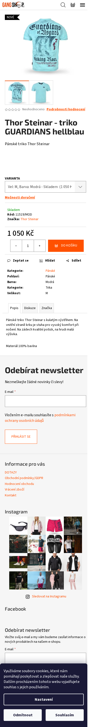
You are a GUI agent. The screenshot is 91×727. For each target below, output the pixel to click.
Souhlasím (64, 715)
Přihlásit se (21, 436)
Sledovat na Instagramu (49, 596)
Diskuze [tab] (30, 308)
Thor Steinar (29, 219)
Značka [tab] (46, 308)
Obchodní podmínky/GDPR (24, 478)
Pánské (50, 271)
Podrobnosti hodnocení (66, 109)
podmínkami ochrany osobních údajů (40, 417)
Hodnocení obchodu (19, 484)
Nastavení (44, 699)
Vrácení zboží (14, 489)
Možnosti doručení (20, 197)
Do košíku (69, 245)
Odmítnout (23, 715)
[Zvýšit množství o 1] (39, 246)
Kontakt (10, 495)
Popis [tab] (14, 308)
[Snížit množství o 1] (16, 246)
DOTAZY (11, 472)
